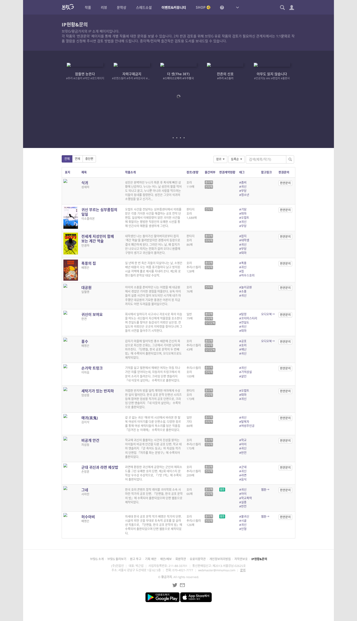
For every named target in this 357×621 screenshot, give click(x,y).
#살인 (242, 376)
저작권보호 (241, 559)
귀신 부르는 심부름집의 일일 (99, 212)
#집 (241, 271)
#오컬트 (244, 218)
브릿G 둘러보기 (116, 559)
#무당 (242, 191)
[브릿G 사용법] (222, 7)
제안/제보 (166, 559)
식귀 (84, 182)
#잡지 (242, 236)
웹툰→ (265, 490)
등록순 (235, 159)
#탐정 (242, 314)
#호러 (242, 345)
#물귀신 (244, 517)
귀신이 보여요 (92, 314)
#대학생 (244, 240)
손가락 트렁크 (92, 368)
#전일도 (244, 322)
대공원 (86, 287)
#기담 (242, 209)
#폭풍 (242, 263)
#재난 (242, 349)
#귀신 (242, 187)
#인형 (242, 529)
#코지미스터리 (248, 318)
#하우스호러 (247, 275)
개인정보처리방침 (220, 559)
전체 (67, 159)
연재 (77, 159)
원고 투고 (135, 559)
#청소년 (244, 195)
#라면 (242, 475)
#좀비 (242, 182)
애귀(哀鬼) (89, 417)
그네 (84, 489)
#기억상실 (245, 372)
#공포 (242, 341)
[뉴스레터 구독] (182, 585)
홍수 (84, 341)
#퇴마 (242, 214)
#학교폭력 (245, 498)
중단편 (89, 159)
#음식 (242, 479)
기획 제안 (150, 559)
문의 (243, 570)
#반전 (242, 453)
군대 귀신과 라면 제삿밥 (99, 467)
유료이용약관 (198, 559)
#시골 (242, 521)
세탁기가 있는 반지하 (97, 390)
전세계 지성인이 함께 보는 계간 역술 (97, 238)
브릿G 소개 (97, 559)
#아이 (242, 444)
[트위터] (174, 585)
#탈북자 (244, 422)
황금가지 (166, 577)
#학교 (242, 440)
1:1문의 (281, 36)
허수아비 (88, 516)
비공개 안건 (90, 440)
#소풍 (242, 291)
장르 (218, 159)
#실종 (242, 502)
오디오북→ (268, 314)
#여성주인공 (247, 426)
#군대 (242, 467)
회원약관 (180, 559)
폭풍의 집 (88, 263)
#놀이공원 (245, 287)
